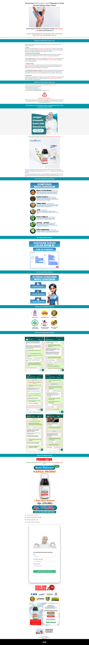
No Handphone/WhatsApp (38, 559)
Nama (34, 554)
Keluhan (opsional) (36, 563)
